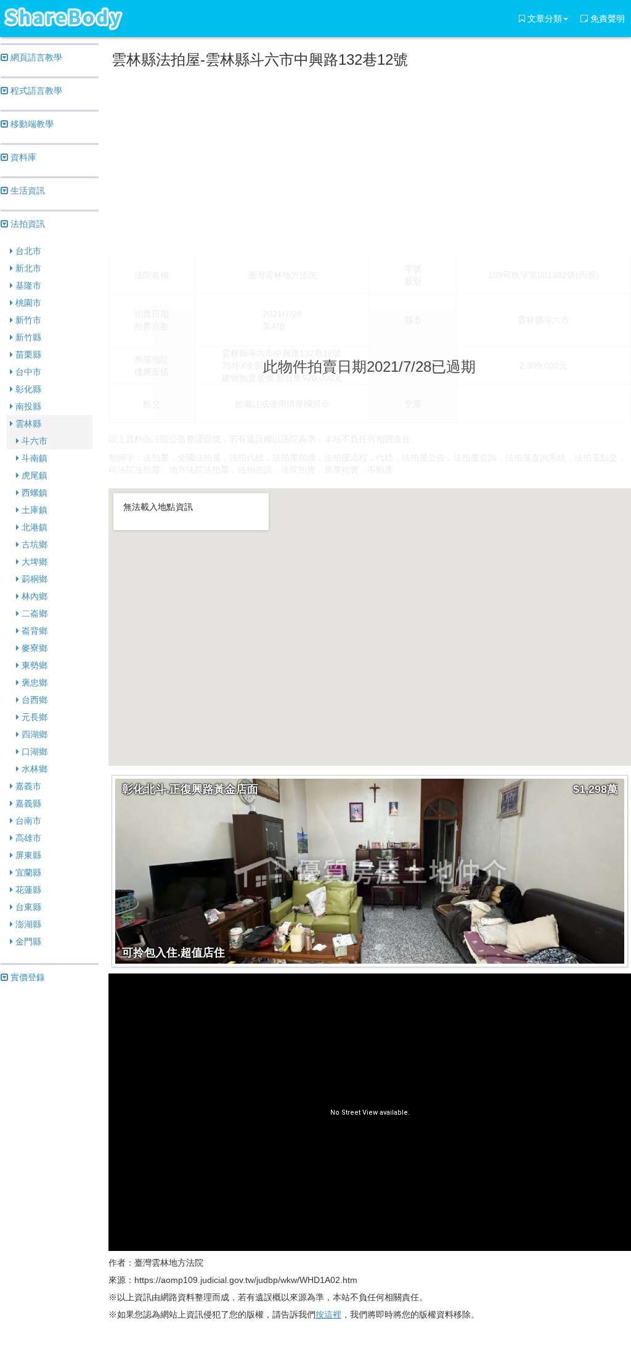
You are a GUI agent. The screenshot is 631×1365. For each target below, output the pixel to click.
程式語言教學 (35, 91)
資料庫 (22, 157)
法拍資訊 (26, 224)
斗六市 (33, 441)
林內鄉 (33, 596)
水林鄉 (33, 769)
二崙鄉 (33, 613)
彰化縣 (27, 389)
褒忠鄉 (33, 682)
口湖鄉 (33, 751)
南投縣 (27, 406)
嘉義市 (27, 786)
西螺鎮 (33, 493)
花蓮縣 (27, 890)
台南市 (27, 821)
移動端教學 (31, 124)
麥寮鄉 (33, 648)
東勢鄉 (33, 665)
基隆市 (27, 285)
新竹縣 (27, 337)
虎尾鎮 (33, 475)
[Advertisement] (369, 159)
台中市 (27, 372)
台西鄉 (33, 700)
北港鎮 (33, 527)
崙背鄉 (33, 631)
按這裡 (328, 1314)
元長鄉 (33, 717)
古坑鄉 (33, 544)
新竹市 (27, 320)
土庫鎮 (33, 510)
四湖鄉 (33, 734)
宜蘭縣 (27, 872)
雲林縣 (27, 423)
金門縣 (27, 941)
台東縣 (27, 907)
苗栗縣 (27, 354)
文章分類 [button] (543, 18)
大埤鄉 (33, 562)
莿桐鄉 (33, 579)
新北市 (27, 268)
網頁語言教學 (35, 57)
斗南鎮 (33, 458)
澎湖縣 (27, 924)
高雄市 (27, 838)
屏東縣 (27, 855)
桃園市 (27, 303)
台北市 (27, 251)
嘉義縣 (27, 803)
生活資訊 (26, 190)
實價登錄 (26, 977)
